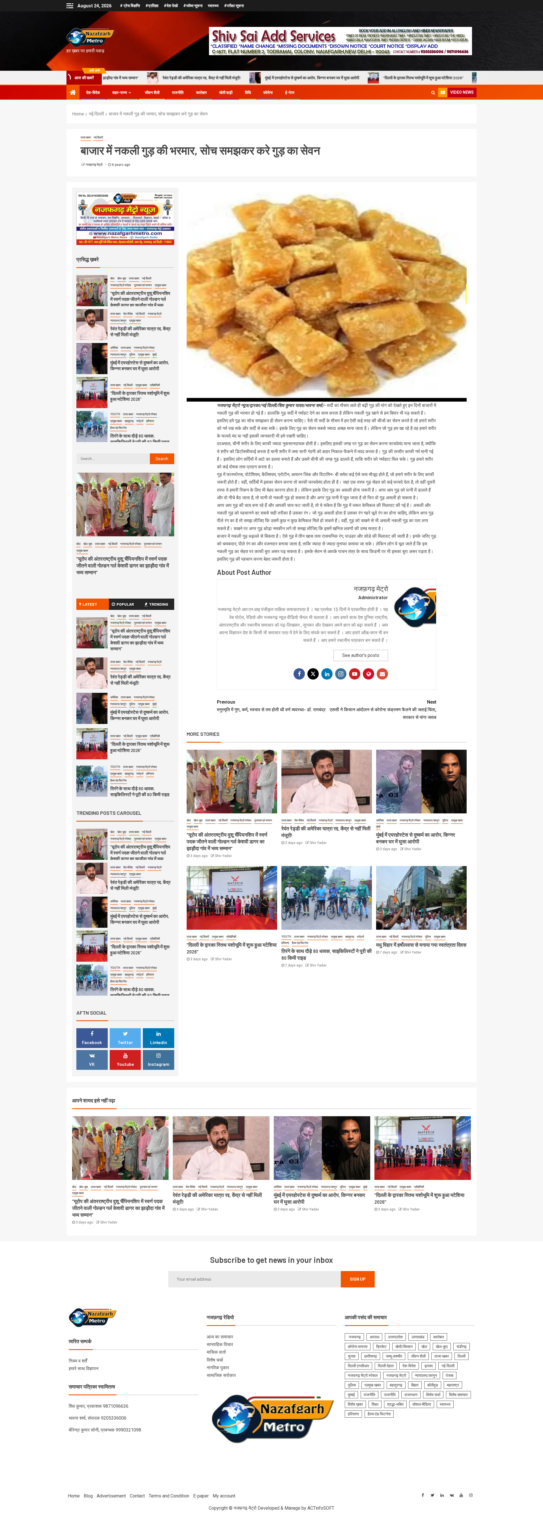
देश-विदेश (93, 92)
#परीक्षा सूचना (234, 5)
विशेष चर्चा (215, 1360)
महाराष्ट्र (453, 1385)
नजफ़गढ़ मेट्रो (95, 165)
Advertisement (111, 1496)
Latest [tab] (90, 604)
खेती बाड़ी (225, 92)
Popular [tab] (125, 604)
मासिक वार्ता (216, 1352)
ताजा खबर (86, 137)
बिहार (415, 1385)
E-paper (201, 1496)
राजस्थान (410, 1394)
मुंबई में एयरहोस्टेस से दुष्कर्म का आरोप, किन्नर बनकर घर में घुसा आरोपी (192, 77)
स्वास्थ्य (213, 5)
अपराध (374, 1337)
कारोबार (201, 92)
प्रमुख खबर (192, 826)
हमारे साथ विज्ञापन (83, 1368)
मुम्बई (351, 1394)
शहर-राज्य (119, 92)
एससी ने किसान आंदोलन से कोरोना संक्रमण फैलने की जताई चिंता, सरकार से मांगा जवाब (383, 709)
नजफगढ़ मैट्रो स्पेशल (240, 820)
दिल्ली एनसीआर (358, 1366)
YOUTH (286, 936)
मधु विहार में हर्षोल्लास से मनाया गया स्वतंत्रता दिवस (421, 945)
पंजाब (449, 1375)
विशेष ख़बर (355, 1404)
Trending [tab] (158, 604)
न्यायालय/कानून (343, 820)
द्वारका (429, 1366)
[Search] (433, 92)
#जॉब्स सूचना (192, 5)
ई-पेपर (289, 92)
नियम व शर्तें (78, 1361)
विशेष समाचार (458, 1394)
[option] (125, 292)
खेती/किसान (404, 1346)
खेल (189, 820)
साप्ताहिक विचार (220, 1344)
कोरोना (268, 92)
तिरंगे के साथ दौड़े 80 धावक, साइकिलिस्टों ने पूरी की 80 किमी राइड (412, 77)
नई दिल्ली (98, 137)
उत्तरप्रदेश (395, 1337)
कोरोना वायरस (357, 1346)
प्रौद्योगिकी (231, 936)
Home (74, 1496)
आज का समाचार (220, 1337)
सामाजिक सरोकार (221, 1375)
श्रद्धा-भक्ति (395, 1404)
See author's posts (360, 655)
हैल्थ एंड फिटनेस (300, 942)
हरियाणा (285, 942)
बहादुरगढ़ (349, 936)
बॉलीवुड (432, 1385)
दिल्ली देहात (386, 1366)
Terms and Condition (169, 1496)
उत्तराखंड (418, 1337)
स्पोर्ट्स (360, 936)
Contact (137, 1496)
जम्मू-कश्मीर (394, 1356)
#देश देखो (171, 5)
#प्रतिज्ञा (151, 5)
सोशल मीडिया (421, 1404)
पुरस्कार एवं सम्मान (263, 820)
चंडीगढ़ (461, 1346)
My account (224, 1496)
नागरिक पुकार (218, 1367)
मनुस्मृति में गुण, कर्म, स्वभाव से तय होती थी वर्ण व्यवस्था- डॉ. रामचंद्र (271, 705)
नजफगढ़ (354, 1337)
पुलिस (445, 820)
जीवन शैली (152, 92)
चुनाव (351, 1356)
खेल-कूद (198, 820)
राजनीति (178, 92)
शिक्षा (375, 1404)
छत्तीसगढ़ (370, 1356)
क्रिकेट (381, 1346)
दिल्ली (462, 1356)
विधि (248, 92)
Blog (88, 1496)
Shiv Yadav (223, 856)
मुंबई (378, 826)
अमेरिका (380, 820)
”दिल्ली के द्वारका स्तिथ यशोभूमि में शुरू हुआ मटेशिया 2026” (303, 77)
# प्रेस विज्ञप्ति (130, 5)
